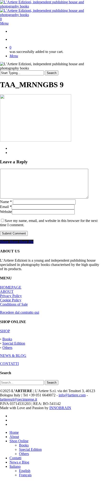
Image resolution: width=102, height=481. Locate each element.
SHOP (5, 331)
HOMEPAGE (10, 287)
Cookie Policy (10, 300)
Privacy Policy (11, 296)
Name (6, 202)
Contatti (15, 458)
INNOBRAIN (60, 408)
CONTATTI (9, 364)
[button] (4, 23)
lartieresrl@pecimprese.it (18, 399)
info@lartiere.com (72, 395)
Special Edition (13, 343)
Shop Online (18, 441)
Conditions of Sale (14, 304)
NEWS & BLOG (13, 356)
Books (7, 339)
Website (6, 212)
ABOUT (7, 292)
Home (14, 432)
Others (7, 348)
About (14, 437)
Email (6, 207)
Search (51, 73)
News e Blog (19, 462)
